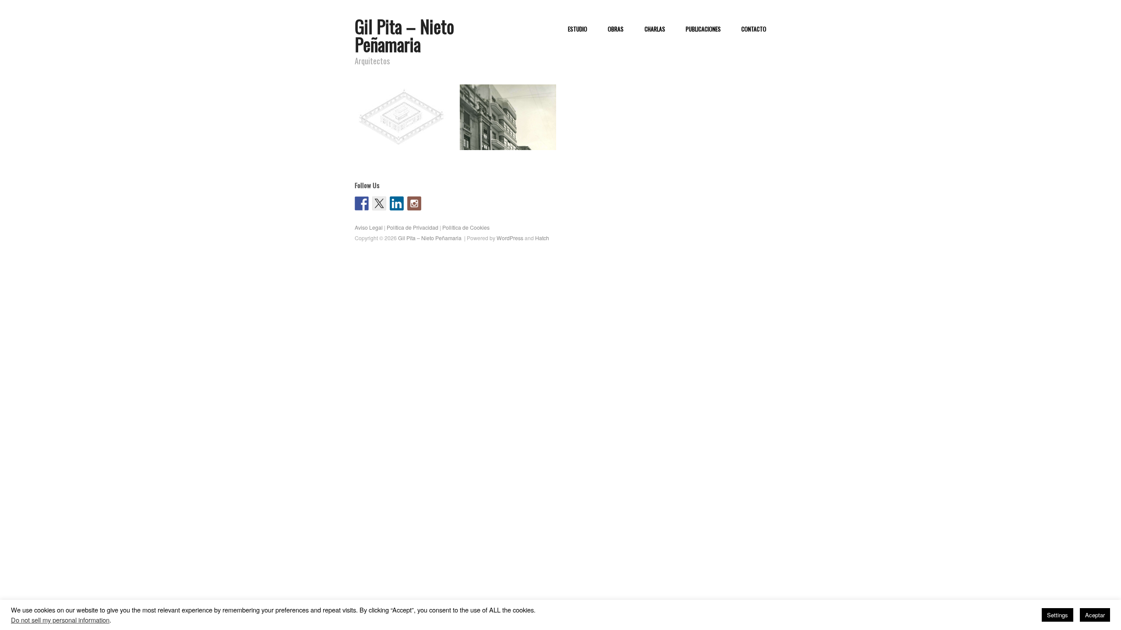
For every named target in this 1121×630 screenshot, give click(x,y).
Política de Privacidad (412, 227)
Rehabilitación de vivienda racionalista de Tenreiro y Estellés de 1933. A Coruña (508, 133)
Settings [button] (1057, 615)
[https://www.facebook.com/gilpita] (362, 203)
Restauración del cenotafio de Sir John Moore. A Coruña (407, 137)
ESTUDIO (577, 29)
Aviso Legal (369, 227)
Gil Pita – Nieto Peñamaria (404, 35)
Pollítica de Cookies (466, 227)
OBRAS (616, 29)
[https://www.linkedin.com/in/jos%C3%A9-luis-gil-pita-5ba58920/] (397, 203)
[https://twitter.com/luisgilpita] (379, 203)
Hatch (542, 238)
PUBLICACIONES (703, 29)
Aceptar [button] (1095, 615)
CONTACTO (753, 29)
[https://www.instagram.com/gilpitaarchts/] (414, 203)
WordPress (510, 238)
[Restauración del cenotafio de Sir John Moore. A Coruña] (403, 116)
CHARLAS (655, 29)
